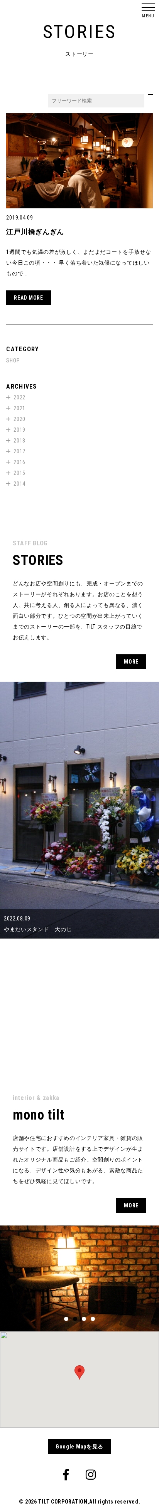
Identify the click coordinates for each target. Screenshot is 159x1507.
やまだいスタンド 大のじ (38, 929)
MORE (131, 662)
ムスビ (12, 1057)
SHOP (13, 360)
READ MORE (28, 298)
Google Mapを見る (79, 1446)
